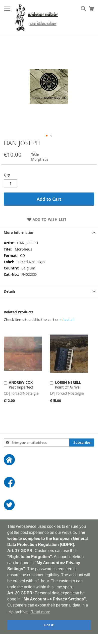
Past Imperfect (21, 385)
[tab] (49, 232)
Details (10, 291)
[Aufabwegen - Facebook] (49, 483)
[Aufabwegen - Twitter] (49, 505)
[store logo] (36, 18)
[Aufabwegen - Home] (49, 460)
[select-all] (67, 319)
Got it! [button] (49, 625)
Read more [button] (40, 612)
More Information (19, 232)
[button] (46, 136)
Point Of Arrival (68, 385)
